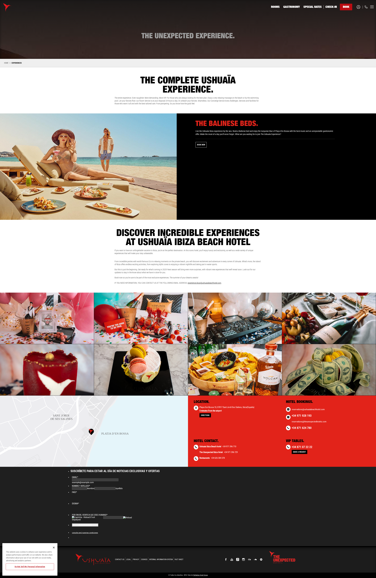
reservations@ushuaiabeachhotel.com (308, 409)
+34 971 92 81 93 (354, 18)
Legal (128, 559)
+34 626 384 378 (218, 458)
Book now (201, 145)
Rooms (275, 6)
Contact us (119, 559)
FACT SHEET (179, 559)
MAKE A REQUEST (299, 452)
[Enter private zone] (359, 7)
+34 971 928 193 (302, 415)
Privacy (136, 559)
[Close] (54, 547)
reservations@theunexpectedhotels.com (309, 421)
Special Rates (312, 6)
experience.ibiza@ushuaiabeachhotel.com (204, 283)
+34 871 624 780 (302, 428)
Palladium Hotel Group (200, 575)
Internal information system (161, 559)
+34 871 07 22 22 (302, 447)
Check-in (331, 6)
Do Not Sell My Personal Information (30, 566)
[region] (29, 559)
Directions (205, 415)
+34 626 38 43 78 (354, 25)
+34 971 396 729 (231, 452)
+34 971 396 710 (229, 446)
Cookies (144, 559)
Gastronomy (291, 6)
